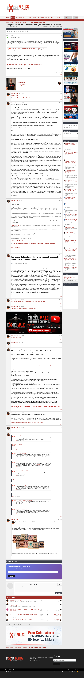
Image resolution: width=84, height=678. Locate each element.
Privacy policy (67, 671)
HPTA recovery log (20, 444)
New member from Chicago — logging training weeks (71, 220)
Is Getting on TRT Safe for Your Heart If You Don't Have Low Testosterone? (71, 152)
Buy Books (47, 17)
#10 (61, 349)
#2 (61, 93)
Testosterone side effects (54, 26)
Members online (68, 274)
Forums (13, 17)
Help (72, 671)
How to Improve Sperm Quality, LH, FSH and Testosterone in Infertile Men (27, 429)
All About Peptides (69, 232)
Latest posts (66, 141)
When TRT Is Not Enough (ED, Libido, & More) (70, 149)
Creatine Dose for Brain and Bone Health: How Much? (71, 226)
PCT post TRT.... (14, 95)
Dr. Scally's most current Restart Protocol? (16, 65)
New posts (8, 20)
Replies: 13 (13, 35)
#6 (61, 299)
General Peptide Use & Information (69, 168)
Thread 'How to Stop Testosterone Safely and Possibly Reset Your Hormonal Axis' (35, 522)
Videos (24, 17)
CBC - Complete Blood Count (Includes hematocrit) (23, 240)
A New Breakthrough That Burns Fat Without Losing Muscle (70, 191)
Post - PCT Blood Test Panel (15, 600)
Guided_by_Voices (71, 277)
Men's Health (46, 26)
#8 (61, 335)
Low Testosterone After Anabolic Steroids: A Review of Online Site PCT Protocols (28, 301)
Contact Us (72, 669)
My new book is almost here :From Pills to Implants (71, 144)
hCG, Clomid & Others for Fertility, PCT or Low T (32, 555)
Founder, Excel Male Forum (22, 84)
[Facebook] (54, 656)
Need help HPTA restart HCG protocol (24, 470)
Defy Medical (38, 437)
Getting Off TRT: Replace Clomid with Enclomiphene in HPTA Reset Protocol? (32, 462)
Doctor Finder (41, 17)
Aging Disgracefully (12, 611)
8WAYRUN (47, 676)
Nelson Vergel (21, 82)
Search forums (13, 20)
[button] (10, 17)
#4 (61, 200)
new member (68, 209)
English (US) (9, 671)
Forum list (14, 493)
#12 (61, 427)
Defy (25, 438)
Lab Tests (29, 17)
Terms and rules (62, 671)
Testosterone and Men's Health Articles (26, 617)
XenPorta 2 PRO (37, 676)
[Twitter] (56, 656)
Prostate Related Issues (69, 265)
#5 (61, 254)
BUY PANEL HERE (15, 247)
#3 (61, 102)
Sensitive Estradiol (15, 225)
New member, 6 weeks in (70, 203)
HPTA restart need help (16, 337)
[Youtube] (59, 656)
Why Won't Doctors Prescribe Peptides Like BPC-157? (71, 182)
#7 (61, 306)
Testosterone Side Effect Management (69, 157)
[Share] (61, 35)
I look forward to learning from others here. (70, 198)
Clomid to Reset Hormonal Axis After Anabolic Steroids (23, 344)
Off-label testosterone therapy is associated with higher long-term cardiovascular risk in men (71, 172)
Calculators (34, 17)
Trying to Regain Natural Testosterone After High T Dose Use (24, 308)
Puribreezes (66, 277)
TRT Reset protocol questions (22, 509)
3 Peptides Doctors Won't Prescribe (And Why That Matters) (70, 240)
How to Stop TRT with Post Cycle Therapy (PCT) (20, 619)
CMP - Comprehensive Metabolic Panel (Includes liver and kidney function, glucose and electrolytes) (33, 243)
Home (7, 17)
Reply (61, 74)
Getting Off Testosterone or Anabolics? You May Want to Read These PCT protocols (24, 64)
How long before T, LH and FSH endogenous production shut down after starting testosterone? (32, 48)
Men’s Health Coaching (56, 17)
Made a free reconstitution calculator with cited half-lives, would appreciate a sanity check (71, 161)
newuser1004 (71, 276)
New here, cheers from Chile (71, 214)
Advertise (77, 669)
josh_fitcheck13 (66, 278)
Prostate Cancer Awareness (71, 267)
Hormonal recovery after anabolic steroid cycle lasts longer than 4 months (27, 422)
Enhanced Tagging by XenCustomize (42, 675)
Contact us (56, 671)
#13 (61, 434)
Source (12, 294)
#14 (61, 519)
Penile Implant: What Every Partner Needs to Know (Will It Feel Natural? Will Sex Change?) (71, 249)
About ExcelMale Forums (35, 660)
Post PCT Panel (10, 71)
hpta (13, 479)
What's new (18, 17)
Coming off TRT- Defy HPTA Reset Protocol (25, 435)
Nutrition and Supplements (70, 230)
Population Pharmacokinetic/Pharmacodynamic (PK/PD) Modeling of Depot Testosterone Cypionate (32, 365)
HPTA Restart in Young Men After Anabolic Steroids (27, 485)
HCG (41, 26)
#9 (61, 342)
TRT (61, 26)
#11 (61, 412)
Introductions (67, 202)
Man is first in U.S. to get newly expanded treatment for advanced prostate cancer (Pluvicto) (71, 260)
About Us (68, 669)
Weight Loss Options (69, 195)
